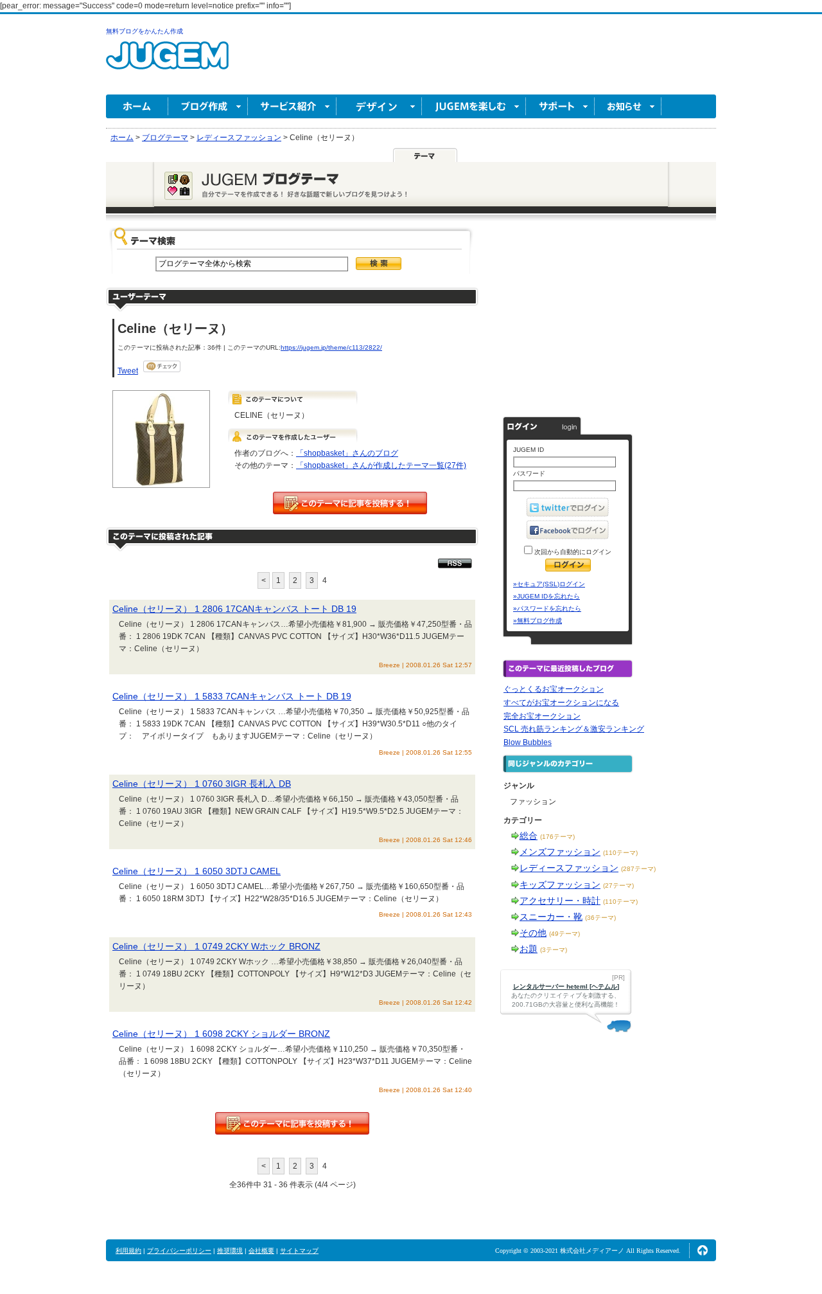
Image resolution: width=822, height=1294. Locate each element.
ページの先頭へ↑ (702, 1250)
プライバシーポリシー (179, 1250)
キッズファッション (560, 884)
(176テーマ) (557, 836)
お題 (529, 949)
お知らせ (628, 106)
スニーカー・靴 (551, 917)
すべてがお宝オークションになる (561, 702)
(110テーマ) (620, 852)
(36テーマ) (600, 917)
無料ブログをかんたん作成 (144, 31)
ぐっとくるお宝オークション (553, 689)
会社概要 (261, 1250)
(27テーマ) (618, 885)
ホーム (137, 106)
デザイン (379, 106)
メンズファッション (560, 852)
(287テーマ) (638, 868)
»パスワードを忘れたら (547, 608)
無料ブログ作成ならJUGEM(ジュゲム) (167, 62)
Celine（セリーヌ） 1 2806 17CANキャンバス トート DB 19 (234, 609)
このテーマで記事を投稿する (350, 503)
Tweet (128, 370)
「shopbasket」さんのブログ (347, 453)
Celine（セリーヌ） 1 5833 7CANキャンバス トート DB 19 (231, 696)
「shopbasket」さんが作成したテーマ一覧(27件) (381, 465)
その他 (533, 933)
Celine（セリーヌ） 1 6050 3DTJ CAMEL (196, 871)
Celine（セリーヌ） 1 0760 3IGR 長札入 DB (201, 783)
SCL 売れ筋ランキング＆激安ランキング (573, 728)
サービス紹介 (292, 106)
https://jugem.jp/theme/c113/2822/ (331, 347)
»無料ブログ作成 (537, 620)
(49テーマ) (564, 933)
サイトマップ (299, 1250)
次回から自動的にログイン (571, 551)
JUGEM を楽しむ (474, 106)
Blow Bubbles (527, 742)
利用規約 (128, 1250)
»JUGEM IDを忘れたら (546, 596)
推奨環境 (230, 1250)
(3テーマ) (553, 949)
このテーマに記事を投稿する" (292, 1123)
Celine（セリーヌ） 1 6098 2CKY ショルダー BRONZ (221, 1034)
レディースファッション (569, 868)
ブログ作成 (208, 106)
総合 (529, 836)
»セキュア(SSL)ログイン (549, 584)
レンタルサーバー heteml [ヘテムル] (566, 986)
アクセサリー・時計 (560, 900)
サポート (560, 106)
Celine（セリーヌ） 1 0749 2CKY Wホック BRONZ (216, 946)
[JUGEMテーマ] (425, 154)
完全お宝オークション (542, 716)
